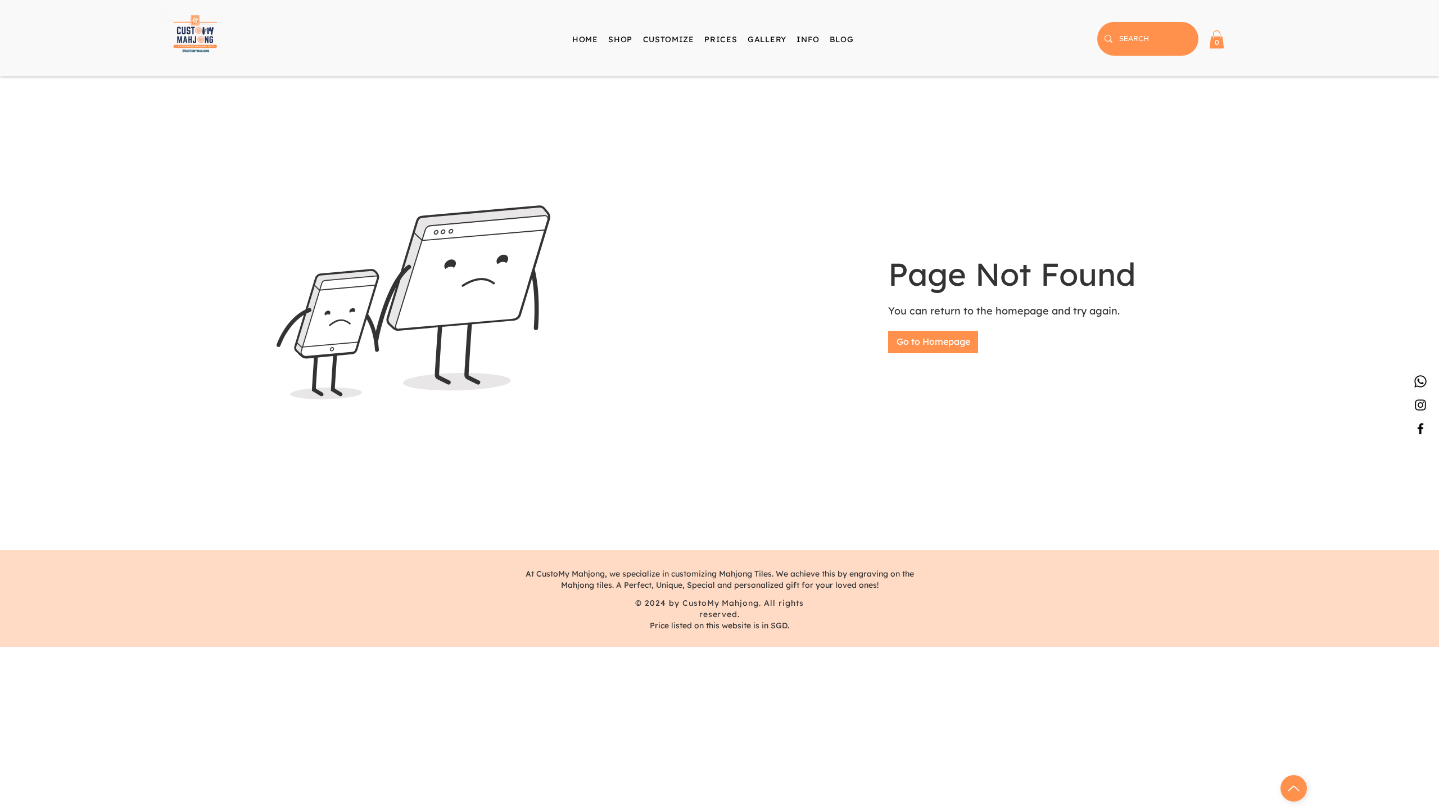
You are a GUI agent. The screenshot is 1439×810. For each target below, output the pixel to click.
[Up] (1293, 788)
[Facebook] (1420, 428)
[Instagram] (1420, 405)
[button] (807, 39)
